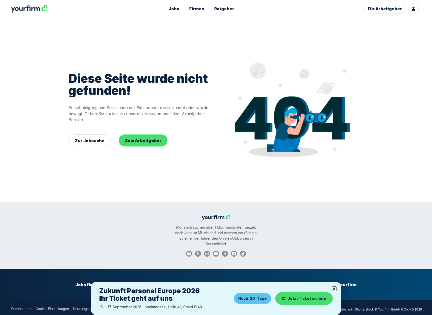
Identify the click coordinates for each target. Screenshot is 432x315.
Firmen (196, 8)
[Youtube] (216, 254)
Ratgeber (224, 8)
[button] (334, 289)
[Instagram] (207, 254)
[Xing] (225, 254)
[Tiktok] (243, 254)
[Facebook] (189, 254)
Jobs (174, 8)
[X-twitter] (198, 254)
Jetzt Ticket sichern (307, 298)
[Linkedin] (234, 254)
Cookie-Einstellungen (52, 308)
